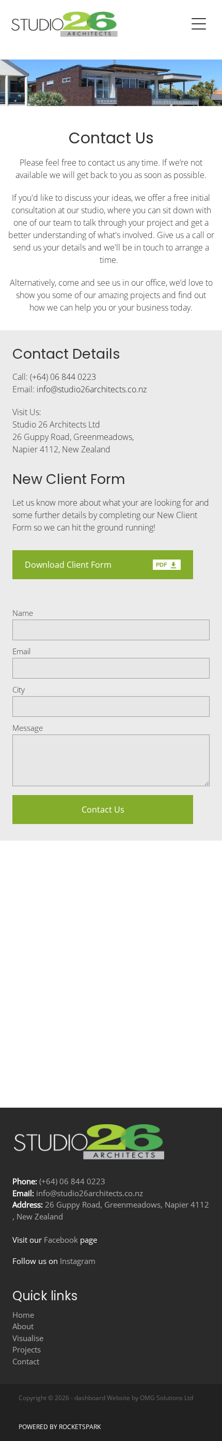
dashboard (89, 1397)
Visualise (27, 1338)
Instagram (78, 1261)
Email (21, 651)
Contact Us (103, 809)
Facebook (60, 1239)
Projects (26, 1349)
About (23, 1326)
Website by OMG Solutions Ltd (150, 1397)
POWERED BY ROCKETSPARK (60, 1426)
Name (22, 613)
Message (27, 728)
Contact (25, 1361)
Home (23, 1315)
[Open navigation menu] (198, 23)
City (18, 690)
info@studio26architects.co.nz (92, 389)
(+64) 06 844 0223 (63, 377)
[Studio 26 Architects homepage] (98, 24)
